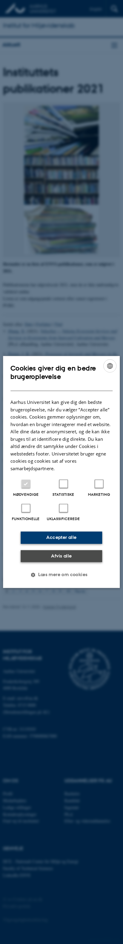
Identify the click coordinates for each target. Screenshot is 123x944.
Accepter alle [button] (61, 537)
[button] (61, 575)
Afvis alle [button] (61, 556)
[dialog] (61, 472)
